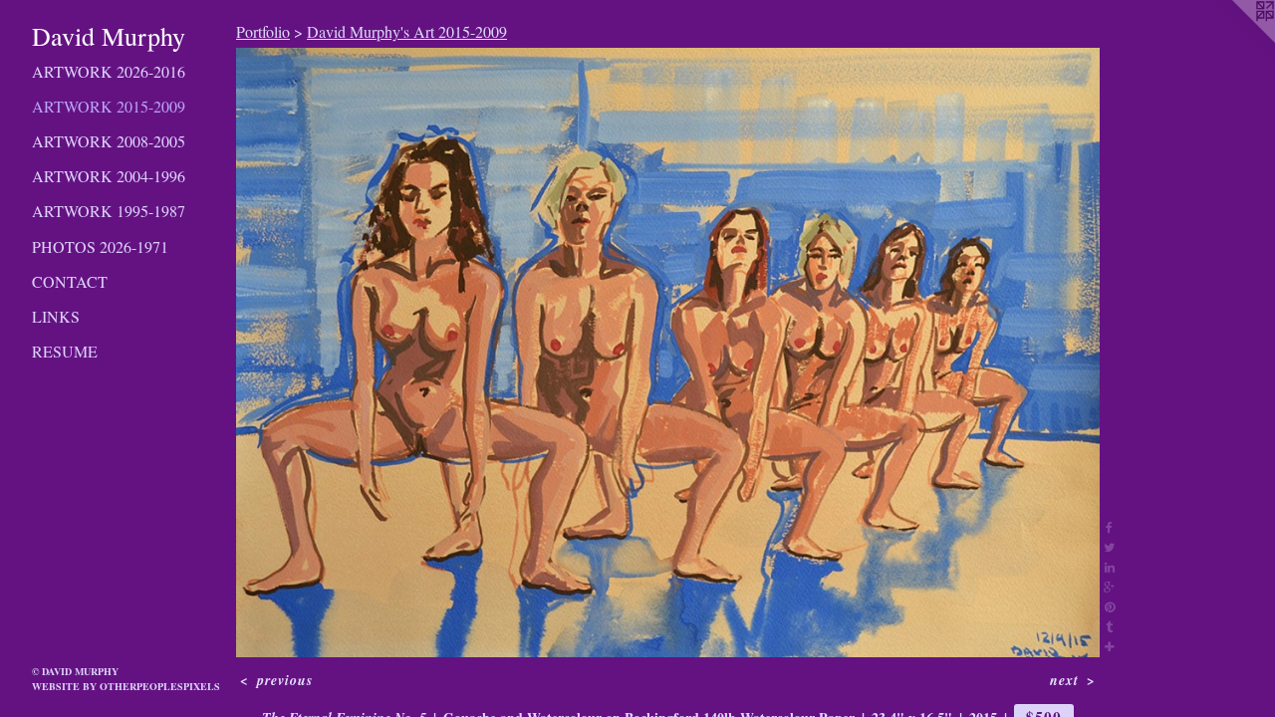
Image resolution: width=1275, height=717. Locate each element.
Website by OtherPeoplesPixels (126, 686)
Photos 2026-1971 (100, 246)
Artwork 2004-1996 (108, 175)
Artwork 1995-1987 (108, 210)
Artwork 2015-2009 (108, 106)
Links (56, 316)
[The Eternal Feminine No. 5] (668, 352)
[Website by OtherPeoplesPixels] (1235, 40)
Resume (65, 351)
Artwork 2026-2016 (108, 71)
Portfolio (263, 31)
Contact (70, 281)
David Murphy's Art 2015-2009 (407, 31)
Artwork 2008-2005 (108, 140)
